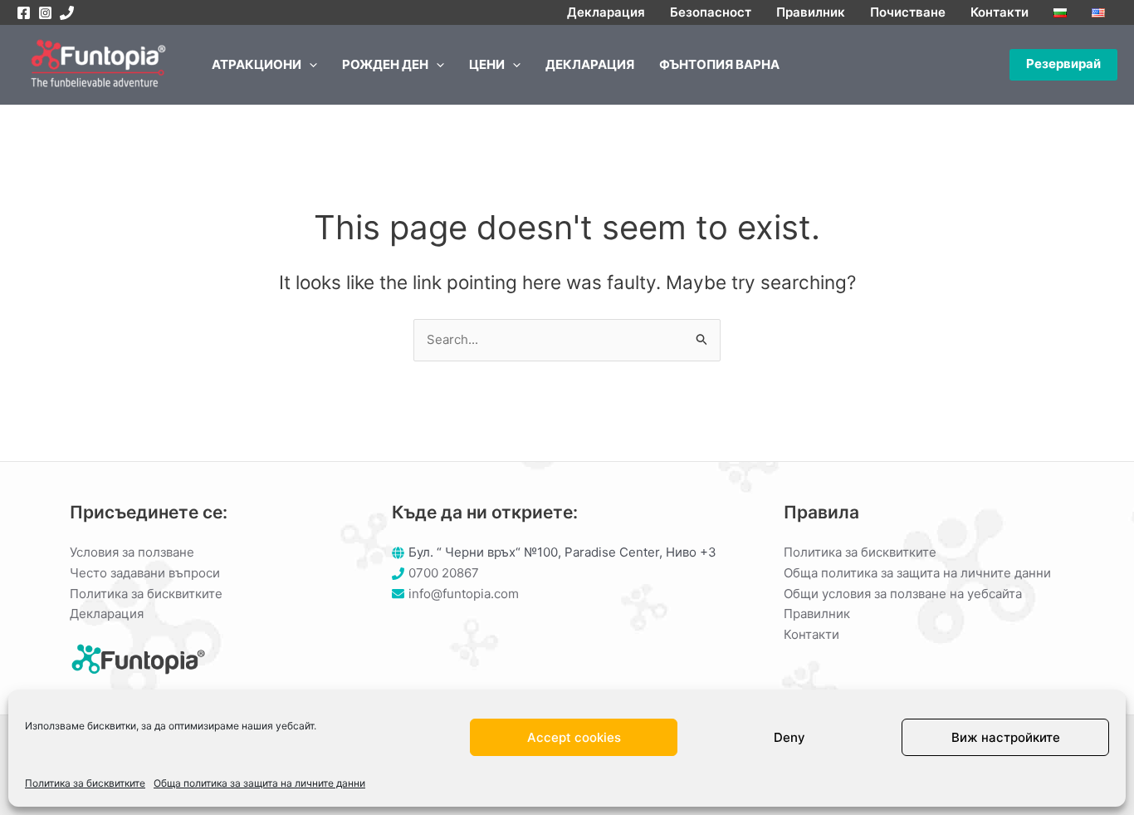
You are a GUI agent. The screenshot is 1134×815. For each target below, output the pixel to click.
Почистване (908, 12)
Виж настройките (1005, 737)
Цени (487, 64)
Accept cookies (574, 737)
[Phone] (67, 13)
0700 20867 (443, 573)
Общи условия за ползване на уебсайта (903, 593)
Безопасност (710, 12)
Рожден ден (385, 64)
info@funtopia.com (463, 593)
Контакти (999, 12)
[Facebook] (24, 13)
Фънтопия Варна (719, 64)
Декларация (606, 12)
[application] (309, 65)
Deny (789, 737)
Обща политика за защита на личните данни (259, 783)
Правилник (810, 12)
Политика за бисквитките (85, 783)
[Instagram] (45, 13)
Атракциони (256, 64)
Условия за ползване (132, 552)
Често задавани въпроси (145, 573)
